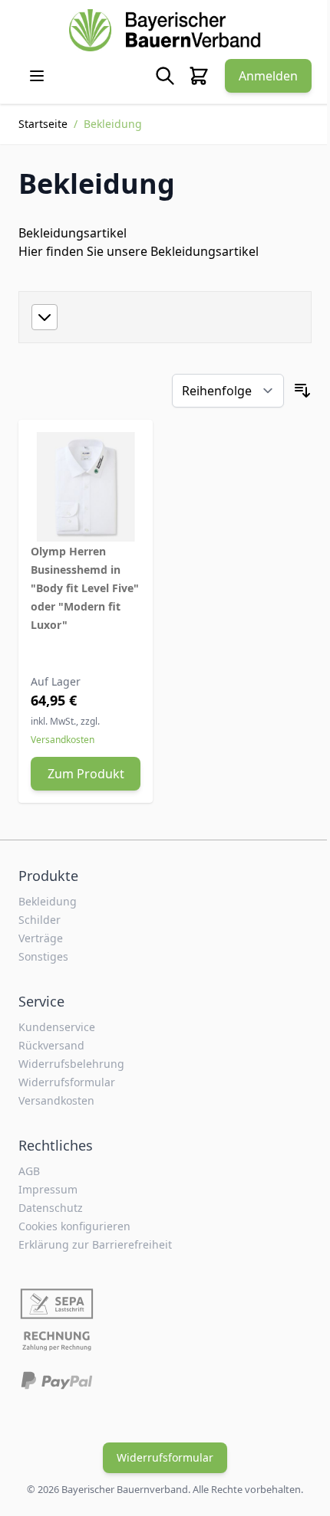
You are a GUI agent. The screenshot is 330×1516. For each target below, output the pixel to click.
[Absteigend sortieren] (302, 390)
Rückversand (51, 1045)
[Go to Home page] (165, 30)
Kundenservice (56, 1027)
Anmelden (268, 75)
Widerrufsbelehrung (71, 1063)
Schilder (39, 919)
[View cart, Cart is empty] (199, 76)
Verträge (40, 938)
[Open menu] (36, 75)
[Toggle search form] (165, 76)
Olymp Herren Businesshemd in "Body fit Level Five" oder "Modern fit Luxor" (85, 588)
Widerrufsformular (66, 1082)
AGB (29, 1171)
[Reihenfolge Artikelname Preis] (228, 391)
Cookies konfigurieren (74, 1226)
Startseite (43, 123)
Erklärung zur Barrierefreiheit (95, 1244)
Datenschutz (50, 1207)
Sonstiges (43, 956)
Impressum (48, 1189)
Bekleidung (47, 901)
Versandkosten (62, 739)
